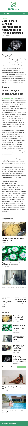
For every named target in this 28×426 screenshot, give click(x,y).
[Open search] (24, 13)
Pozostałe (4, 18)
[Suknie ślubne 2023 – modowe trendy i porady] (14, 278)
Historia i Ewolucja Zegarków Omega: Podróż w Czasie (18, 317)
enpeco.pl (13, 423)
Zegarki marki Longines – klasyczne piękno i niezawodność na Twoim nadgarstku (19, 358)
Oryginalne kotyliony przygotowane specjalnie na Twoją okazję (19, 327)
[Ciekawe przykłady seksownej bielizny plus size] (14, 401)
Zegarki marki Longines (9, 98)
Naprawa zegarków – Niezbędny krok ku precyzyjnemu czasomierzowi (19, 348)
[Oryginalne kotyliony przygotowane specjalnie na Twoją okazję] (14, 254)
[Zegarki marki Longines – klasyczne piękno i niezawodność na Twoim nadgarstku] (7, 356)
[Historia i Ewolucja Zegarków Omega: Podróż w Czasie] (14, 229)
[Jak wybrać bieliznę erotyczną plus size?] (14, 377)
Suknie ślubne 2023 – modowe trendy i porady (19, 337)
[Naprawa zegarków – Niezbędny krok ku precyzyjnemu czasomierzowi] (7, 345)
